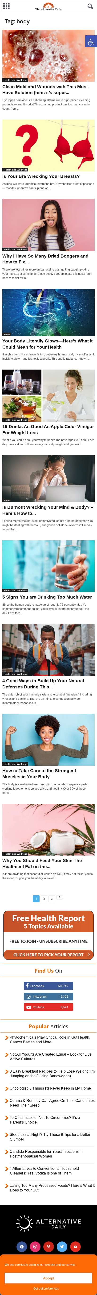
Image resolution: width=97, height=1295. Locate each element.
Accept (48, 1278)
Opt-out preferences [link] (46, 1288)
